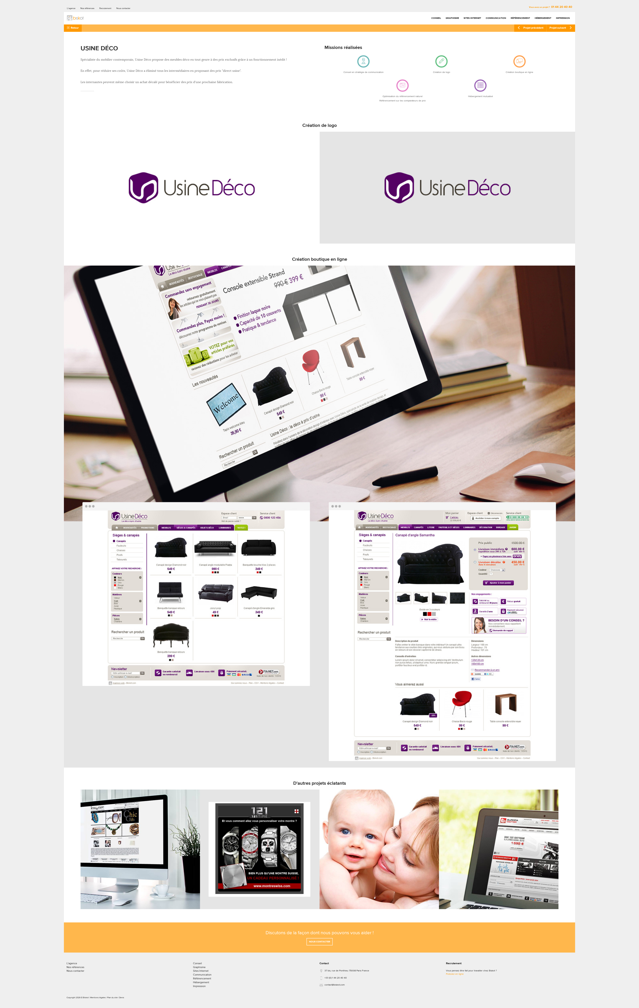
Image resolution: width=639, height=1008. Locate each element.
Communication (496, 18)
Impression (563, 18)
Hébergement (543, 18)
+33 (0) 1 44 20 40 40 (335, 978)
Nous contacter (123, 8)
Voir (140, 899)
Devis (121, 998)
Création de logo (441, 72)
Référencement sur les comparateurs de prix (402, 101)
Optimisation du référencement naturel (403, 96)
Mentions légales (98, 998)
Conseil (436, 18)
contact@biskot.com (334, 985)
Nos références (87, 8)
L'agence (71, 8)
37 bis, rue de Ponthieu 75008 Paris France (346, 971)
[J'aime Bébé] (379, 849)
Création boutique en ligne (519, 72)
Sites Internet (472, 18)
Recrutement (105, 8)
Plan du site (112, 998)
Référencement (520, 18)
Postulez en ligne (455, 974)
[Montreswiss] (260, 849)
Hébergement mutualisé (480, 96)
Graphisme (452, 18)
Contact (324, 963)
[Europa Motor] (499, 849)
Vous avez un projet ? (550, 7)
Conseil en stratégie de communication (363, 72)
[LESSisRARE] (140, 849)
